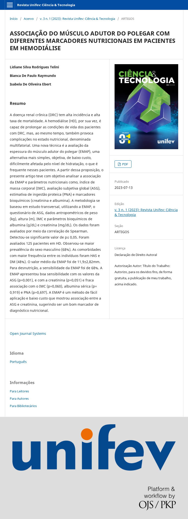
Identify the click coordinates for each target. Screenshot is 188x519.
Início (14, 18)
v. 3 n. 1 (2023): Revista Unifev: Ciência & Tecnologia (77, 18)
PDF (124, 164)
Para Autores (19, 398)
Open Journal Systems (28, 333)
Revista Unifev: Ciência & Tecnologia (46, 5)
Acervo (29, 18)
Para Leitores (19, 391)
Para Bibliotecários (23, 406)
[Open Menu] (10, 5)
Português (18, 361)
